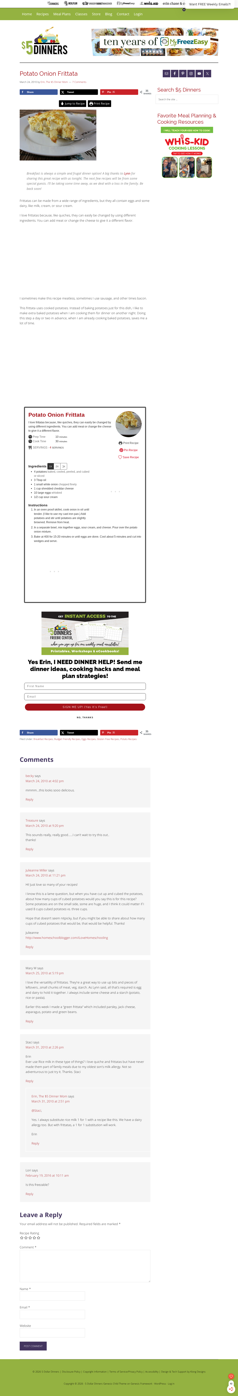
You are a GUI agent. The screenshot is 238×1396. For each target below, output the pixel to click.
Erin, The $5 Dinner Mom (49, 1096)
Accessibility (151, 1371)
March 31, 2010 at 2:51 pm (51, 1101)
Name (25, 1289)
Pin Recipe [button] (130, 450)
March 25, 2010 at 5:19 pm (45, 973)
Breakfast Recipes (43, 739)
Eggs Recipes (89, 739)
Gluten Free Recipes (108, 739)
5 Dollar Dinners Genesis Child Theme (105, 1383)
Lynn (127, 173)
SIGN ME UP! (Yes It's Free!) (85, 707)
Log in (171, 1383)
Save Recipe (130, 457)
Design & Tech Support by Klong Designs (183, 1371)
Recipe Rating (29, 1233)
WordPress (160, 1383)
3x (63, 466)
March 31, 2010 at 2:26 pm (45, 1047)
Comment (28, 1247)
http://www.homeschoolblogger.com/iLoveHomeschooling (67, 938)
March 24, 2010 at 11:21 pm (46, 875)
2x (57, 466)
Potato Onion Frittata (56, 415)
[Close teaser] (184, 9)
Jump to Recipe (74, 103)
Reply (29, 799)
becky (30, 776)
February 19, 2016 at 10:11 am (47, 1175)
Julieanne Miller (36, 870)
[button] (210, 4)
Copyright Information (95, 1371)
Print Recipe (101, 103)
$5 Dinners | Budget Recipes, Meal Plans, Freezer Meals (45, 41)
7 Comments (79, 82)
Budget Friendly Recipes (67, 739)
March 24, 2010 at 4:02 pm (45, 781)
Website (25, 1326)
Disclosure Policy (71, 1371)
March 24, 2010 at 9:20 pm (45, 825)
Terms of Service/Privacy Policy (126, 1371)
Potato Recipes (128, 739)
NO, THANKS (85, 717)
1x (50, 466)
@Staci (36, 1110)
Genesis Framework (141, 1383)
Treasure (32, 820)
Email (25, 1307)
